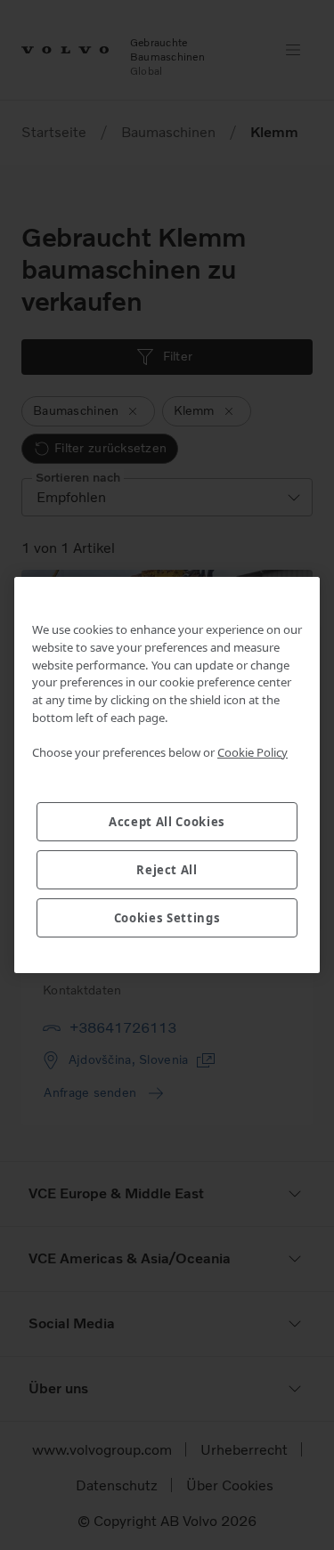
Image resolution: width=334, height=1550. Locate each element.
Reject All (167, 870)
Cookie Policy (252, 752)
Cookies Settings (167, 918)
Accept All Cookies (167, 822)
